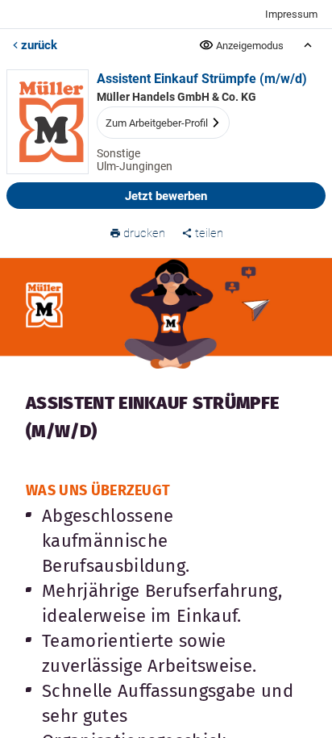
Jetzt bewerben (166, 196)
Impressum (291, 14)
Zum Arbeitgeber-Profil (157, 123)
